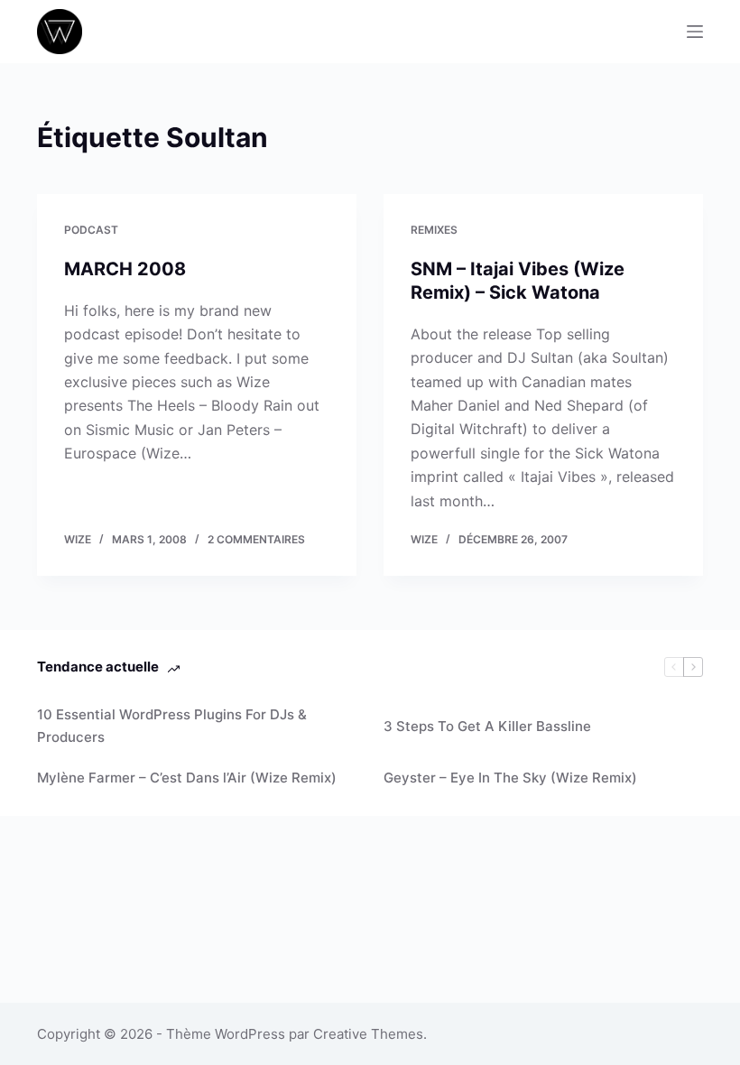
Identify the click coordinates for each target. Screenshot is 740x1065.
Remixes (434, 229)
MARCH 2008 (125, 269)
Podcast (91, 229)
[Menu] (695, 31)
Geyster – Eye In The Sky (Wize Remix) (510, 777)
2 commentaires (256, 539)
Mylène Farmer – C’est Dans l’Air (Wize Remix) (187, 777)
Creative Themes (368, 1033)
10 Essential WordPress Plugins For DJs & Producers (172, 726)
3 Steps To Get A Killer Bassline (487, 726)
